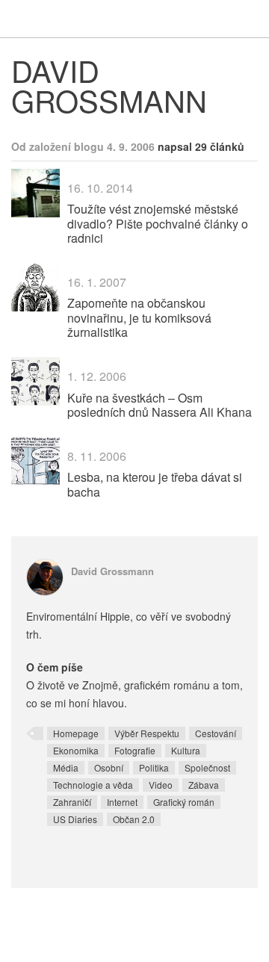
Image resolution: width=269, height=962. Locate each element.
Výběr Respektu (146, 733)
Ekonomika (76, 750)
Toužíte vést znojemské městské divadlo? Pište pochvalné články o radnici (157, 223)
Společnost (207, 767)
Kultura (185, 750)
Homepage (76, 733)
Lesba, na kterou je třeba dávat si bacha (154, 484)
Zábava (203, 784)
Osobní (108, 767)
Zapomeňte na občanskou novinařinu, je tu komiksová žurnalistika (139, 317)
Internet (122, 801)
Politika (154, 767)
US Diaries (75, 819)
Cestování (215, 733)
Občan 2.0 (134, 819)
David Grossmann (112, 571)
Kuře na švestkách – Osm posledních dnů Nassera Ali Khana (159, 405)
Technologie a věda (93, 784)
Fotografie (134, 750)
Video (161, 784)
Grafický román (183, 801)
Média (65, 767)
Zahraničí (72, 801)
